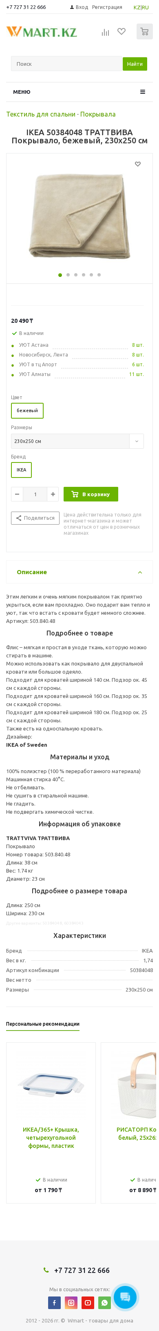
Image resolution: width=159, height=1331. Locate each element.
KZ (137, 7)
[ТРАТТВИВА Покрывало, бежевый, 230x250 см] (79, 216)
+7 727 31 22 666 (26, 7)
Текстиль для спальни (40, 114)
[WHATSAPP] (104, 1302)
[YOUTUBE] (88, 1302)
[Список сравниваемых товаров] (105, 35)
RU (145, 7)
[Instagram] (71, 1302)
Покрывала (98, 114)
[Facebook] (54, 1302)
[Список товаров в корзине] (145, 37)
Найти (135, 64)
